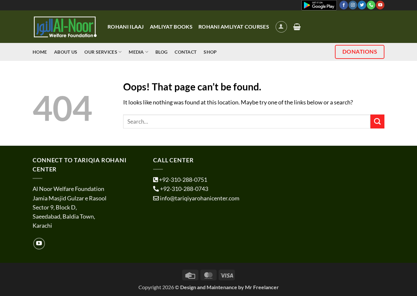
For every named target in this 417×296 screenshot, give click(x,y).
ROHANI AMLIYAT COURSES (233, 26)
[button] (281, 27)
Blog (161, 52)
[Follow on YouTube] (380, 5)
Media (136, 52)
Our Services (100, 52)
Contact (185, 52)
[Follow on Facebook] (343, 5)
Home (40, 52)
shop (210, 52)
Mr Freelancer (262, 287)
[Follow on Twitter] (362, 5)
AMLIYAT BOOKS (171, 26)
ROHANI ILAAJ (126, 26)
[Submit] (377, 121)
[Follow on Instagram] (353, 5)
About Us (65, 52)
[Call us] (371, 5)
